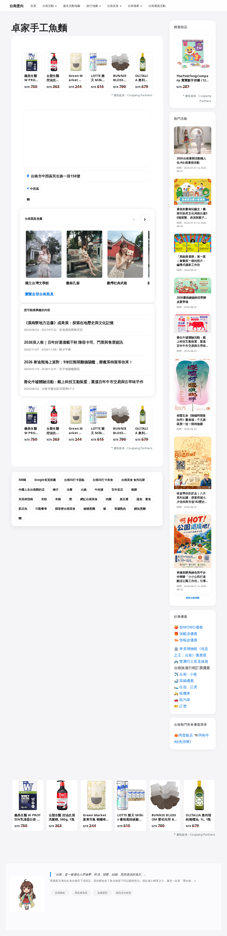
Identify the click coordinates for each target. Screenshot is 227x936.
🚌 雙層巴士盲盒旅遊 (191, 661)
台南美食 (113, 6)
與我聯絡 (60, 892)
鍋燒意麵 (89, 509)
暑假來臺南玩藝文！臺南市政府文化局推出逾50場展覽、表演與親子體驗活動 (192, 215)
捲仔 (56, 489)
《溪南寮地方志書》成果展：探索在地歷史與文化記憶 (69, 322)
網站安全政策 (123, 892)
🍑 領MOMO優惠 (188, 627)
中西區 (34, 189)
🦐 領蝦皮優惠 (186, 640)
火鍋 (83, 489)
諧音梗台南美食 (65, 509)
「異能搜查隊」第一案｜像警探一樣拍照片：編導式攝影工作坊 (191, 261)
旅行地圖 (92, 6)
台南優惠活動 (157, 6)
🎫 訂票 (180, 706)
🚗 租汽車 (182, 699)
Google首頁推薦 (45, 480)
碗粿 (134, 489)
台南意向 (17, 5)
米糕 (58, 499)
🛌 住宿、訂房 (186, 687)
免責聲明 (103, 892)
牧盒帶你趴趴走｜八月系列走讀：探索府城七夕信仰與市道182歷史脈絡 (192, 499)
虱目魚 (23, 509)
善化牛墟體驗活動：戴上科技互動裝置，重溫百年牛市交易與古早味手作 (83, 381)
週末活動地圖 (71, 6)
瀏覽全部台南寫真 (39, 294)
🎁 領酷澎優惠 (186, 633)
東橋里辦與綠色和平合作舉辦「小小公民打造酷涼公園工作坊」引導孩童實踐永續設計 (191, 578)
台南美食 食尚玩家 (133, 480)
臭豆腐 (124, 499)
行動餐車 (41, 509)
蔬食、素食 (144, 499)
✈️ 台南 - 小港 (185, 674)
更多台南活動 (193, 597)
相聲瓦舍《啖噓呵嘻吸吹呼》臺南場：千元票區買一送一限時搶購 (191, 419)
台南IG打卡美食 (103, 480)
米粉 (44, 499)
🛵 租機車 (182, 693)
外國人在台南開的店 (32, 489)
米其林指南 (26, 499)
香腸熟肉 (120, 509)
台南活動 (48, 6)
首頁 (33, 6)
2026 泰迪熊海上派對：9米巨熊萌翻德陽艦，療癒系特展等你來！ (78, 361)
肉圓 (109, 499)
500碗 (22, 480)
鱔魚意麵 (140, 509)
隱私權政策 (81, 892)
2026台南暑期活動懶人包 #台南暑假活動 (191, 160)
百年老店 (117, 489)
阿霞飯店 (185, 735)
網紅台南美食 (89, 499)
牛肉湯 (99, 489)
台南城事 (134, 6)
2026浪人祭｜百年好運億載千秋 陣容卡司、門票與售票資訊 (73, 342)
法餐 (69, 489)
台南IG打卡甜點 (74, 480)
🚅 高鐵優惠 (184, 680)
